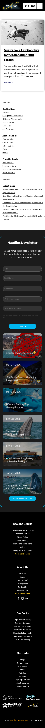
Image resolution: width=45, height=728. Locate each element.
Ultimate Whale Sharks (12, 119)
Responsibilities (23, 533)
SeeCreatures (22, 683)
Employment (22, 583)
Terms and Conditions (22, 543)
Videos (22, 669)
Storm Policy (22, 537)
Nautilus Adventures (19, 720)
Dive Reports (8, 162)
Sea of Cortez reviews (11, 169)
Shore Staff (23, 580)
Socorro (5, 112)
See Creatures (8, 129)
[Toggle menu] (39, 6)
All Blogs (6, 102)
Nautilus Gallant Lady (22, 633)
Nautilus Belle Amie (22, 626)
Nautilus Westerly (22, 639)
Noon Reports (8, 172)
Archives (6, 179)
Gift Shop (22, 676)
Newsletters (22, 663)
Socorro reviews (9, 166)
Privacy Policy (22, 540)
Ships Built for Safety (23, 619)
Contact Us (22, 587)
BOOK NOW (30, 6)
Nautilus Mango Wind (23, 636)
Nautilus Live (22, 590)
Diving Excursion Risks (22, 550)
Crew (4, 149)
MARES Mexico (22, 686)
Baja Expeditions (23, 679)
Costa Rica (7, 125)
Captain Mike (8, 139)
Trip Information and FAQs (22, 530)
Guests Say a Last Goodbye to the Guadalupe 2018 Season (21, 55)
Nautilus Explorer (22, 623)
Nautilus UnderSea (22, 629)
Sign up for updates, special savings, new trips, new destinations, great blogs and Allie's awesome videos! (23, 254)
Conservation (8, 142)
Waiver (23, 547)
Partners (22, 573)
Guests (5, 152)
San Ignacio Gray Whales (12, 115)
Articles (22, 673)
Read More (8, 82)
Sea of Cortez (8, 122)
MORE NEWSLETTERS (22, 498)
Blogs (22, 659)
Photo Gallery (22, 666)
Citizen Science (8, 146)
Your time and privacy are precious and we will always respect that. (21, 316)
